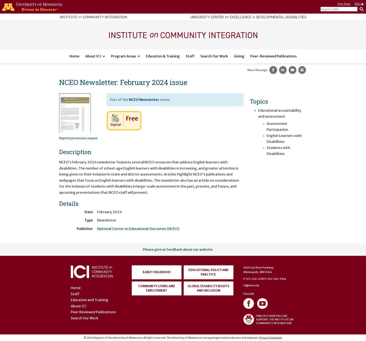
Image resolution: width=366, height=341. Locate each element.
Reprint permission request (78, 138)
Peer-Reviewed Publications (273, 56)
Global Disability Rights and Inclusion (208, 288)
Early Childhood (157, 272)
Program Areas (123, 56)
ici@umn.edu (251, 285)
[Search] (361, 9)
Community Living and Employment (156, 288)
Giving (239, 56)
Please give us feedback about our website (178, 249)
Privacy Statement (270, 337)
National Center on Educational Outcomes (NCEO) (138, 229)
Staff (190, 56)
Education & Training (163, 56)
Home (74, 56)
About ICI (93, 56)
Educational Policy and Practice (209, 272)
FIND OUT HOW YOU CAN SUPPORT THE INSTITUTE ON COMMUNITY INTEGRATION (274, 319)
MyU (358, 4)
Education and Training (89, 300)
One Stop (343, 4)
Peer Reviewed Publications (93, 312)
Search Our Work (214, 56)
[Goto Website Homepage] (183, 34)
